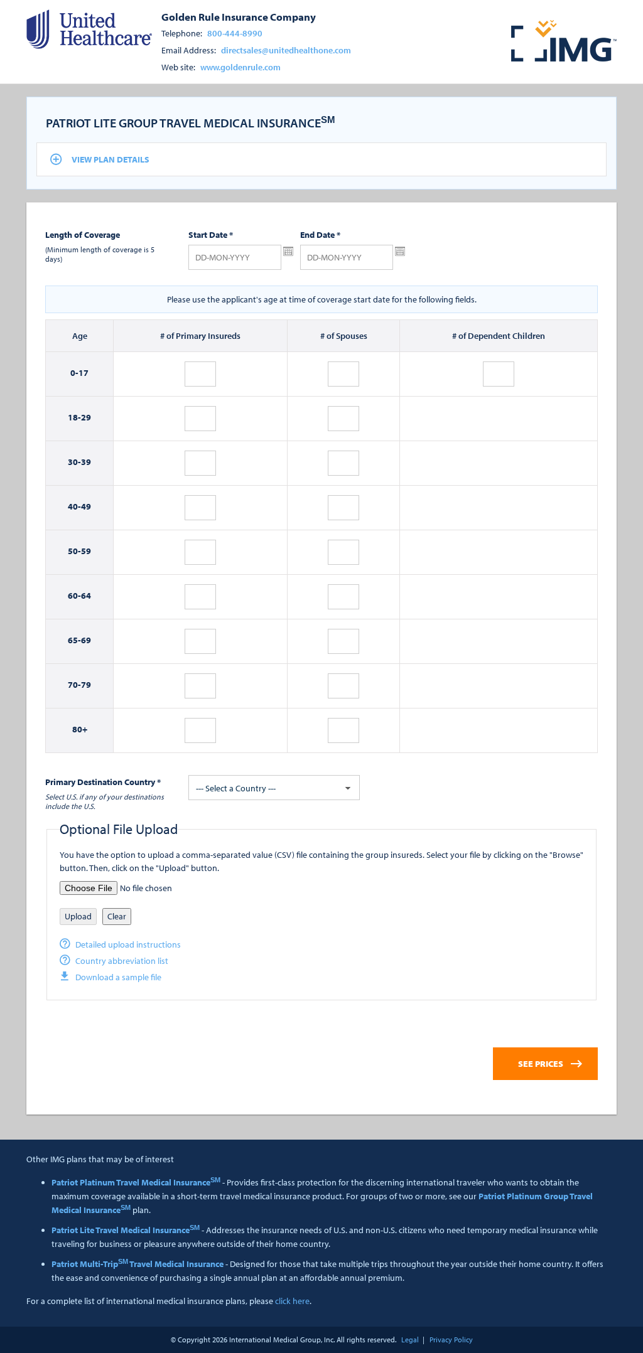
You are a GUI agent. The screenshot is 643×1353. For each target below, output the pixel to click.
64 (86, 595)
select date (288, 252)
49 (86, 506)
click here (292, 1301)
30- (74, 462)
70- (74, 684)
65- (74, 640)
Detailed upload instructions (128, 944)
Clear (116, 916)
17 (83, 372)
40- (74, 506)
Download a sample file (118, 977)
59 (86, 551)
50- (74, 551)
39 (86, 462)
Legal (410, 1339)
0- (74, 372)
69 (86, 640)
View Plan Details (110, 159)
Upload (78, 916)
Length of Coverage (82, 234)
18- (74, 417)
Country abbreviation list (121, 960)
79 (86, 684)
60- (74, 595)
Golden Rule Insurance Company (238, 16)
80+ (79, 729)
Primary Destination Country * (103, 782)
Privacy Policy (451, 1339)
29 (86, 417)
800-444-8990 (234, 33)
